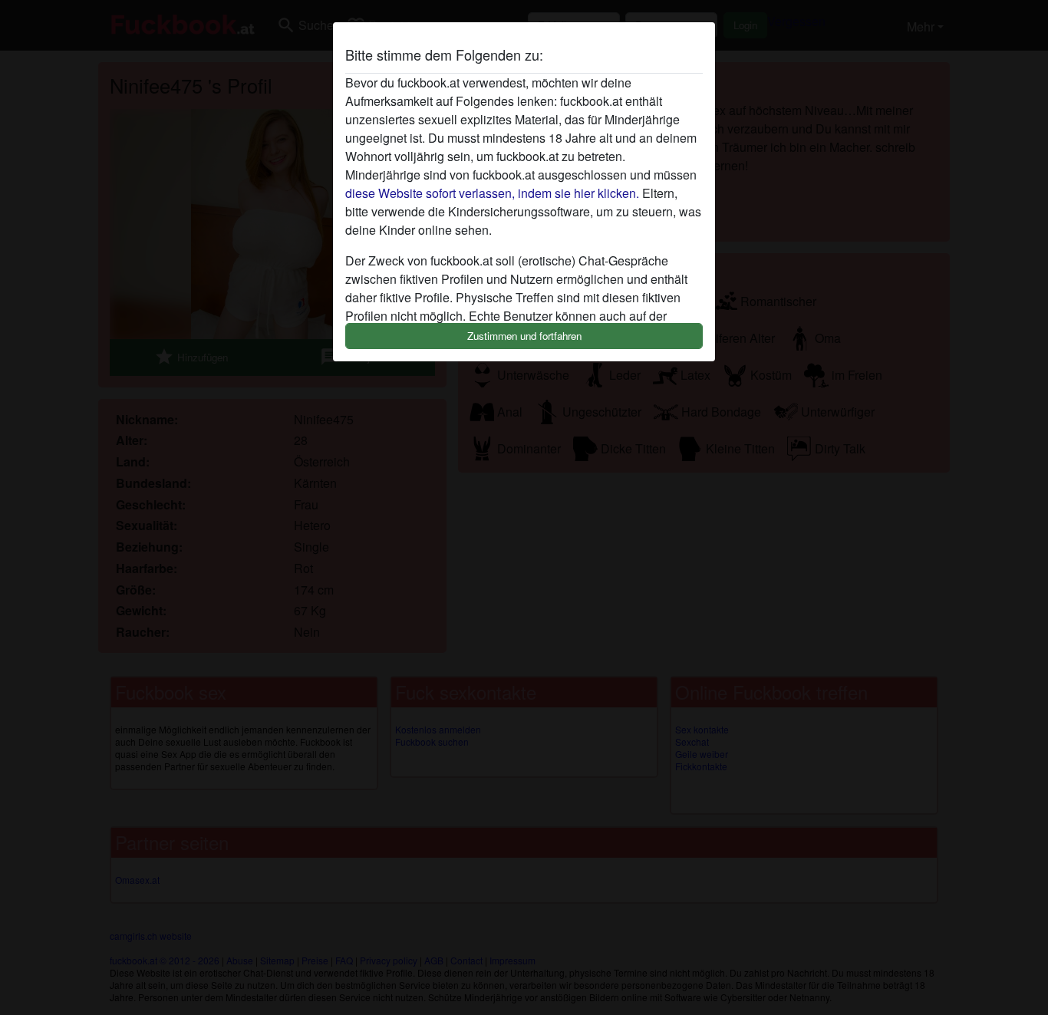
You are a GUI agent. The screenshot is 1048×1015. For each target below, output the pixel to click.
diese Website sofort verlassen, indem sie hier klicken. (492, 193)
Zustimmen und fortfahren (524, 335)
